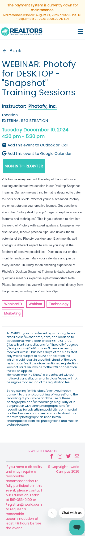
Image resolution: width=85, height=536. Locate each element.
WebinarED (13, 304)
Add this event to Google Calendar (40, 153)
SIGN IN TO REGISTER (24, 166)
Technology (58, 304)
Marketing (12, 313)
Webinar (35, 304)
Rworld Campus (43, 451)
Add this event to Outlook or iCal (38, 145)
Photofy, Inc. (42, 106)
